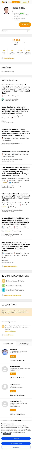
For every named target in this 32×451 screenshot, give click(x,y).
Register (25, 2)
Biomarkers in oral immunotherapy (15, 151)
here (9, 314)
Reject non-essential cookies (16, 443)
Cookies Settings (16, 447)
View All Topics (8, 335)
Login (15, 2)
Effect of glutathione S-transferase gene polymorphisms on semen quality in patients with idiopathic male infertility (16, 197)
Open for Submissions (10, 331)
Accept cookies (16, 438)
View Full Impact (9, 58)
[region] (16, 436)
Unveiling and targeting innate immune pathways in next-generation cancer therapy (17, 327)
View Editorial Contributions (12, 295)
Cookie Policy (7, 434)
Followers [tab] (8, 344)
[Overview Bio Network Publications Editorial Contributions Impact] (16, 30)
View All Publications (10, 266)
